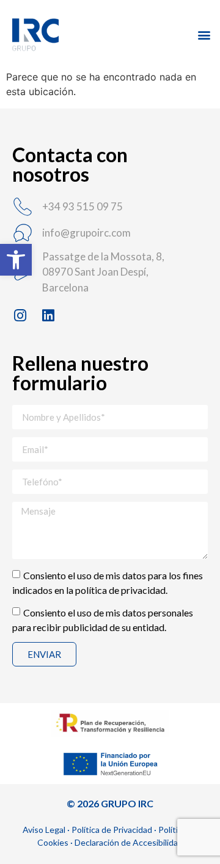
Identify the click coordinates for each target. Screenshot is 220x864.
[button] (16, 260)
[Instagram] (20, 315)
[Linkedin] (48, 315)
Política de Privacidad (112, 829)
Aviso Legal (44, 829)
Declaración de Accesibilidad (129, 842)
